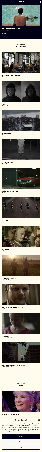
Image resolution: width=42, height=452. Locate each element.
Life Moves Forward (9, 278)
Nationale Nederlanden (7, 337)
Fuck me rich (7, 249)
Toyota (3, 193)
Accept (21, 436)
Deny (21, 442)
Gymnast (5, 336)
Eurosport (4, 135)
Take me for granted (10, 191)
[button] (39, 420)
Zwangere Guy (5, 106)
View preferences (21, 447)
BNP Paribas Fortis (6, 279)
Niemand (5, 104)
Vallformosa (5, 250)
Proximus (4, 77)
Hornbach (4, 308)
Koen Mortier (5, 30)
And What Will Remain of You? (13, 307)
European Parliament (7, 366)
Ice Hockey (6, 133)
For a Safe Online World (11, 75)
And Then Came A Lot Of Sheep (13, 365)
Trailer (6, 34)
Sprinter (5, 220)
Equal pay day (7, 162)
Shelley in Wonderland (10, 414)
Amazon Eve (5, 164)
